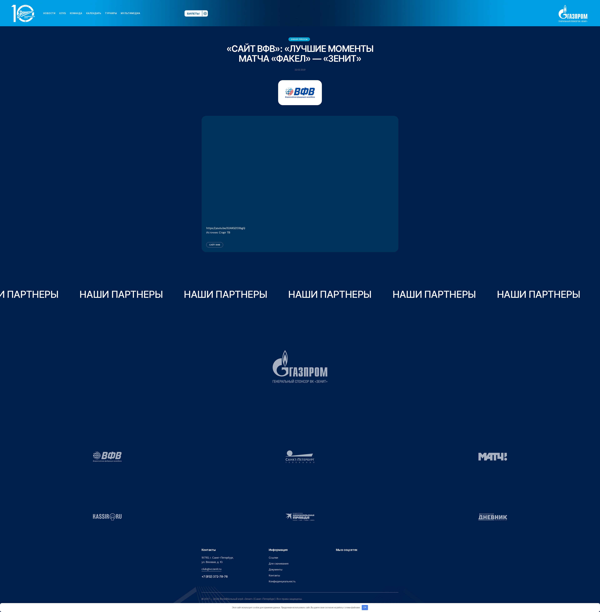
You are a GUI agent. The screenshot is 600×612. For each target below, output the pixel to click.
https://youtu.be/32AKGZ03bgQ (225, 228)
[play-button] (158, 13)
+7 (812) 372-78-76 (215, 576)
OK (364, 607)
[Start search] (173, 13)
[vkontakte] (148, 13)
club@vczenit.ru (211, 569)
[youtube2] (153, 13)
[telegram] (163, 13)
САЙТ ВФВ (214, 244)
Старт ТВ (224, 232)
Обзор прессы (299, 39)
